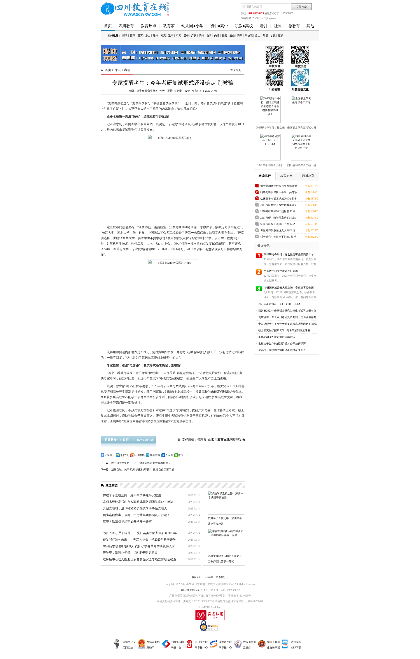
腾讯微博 (155, 455)
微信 (180, 455)
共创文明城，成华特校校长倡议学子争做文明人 (135, 508)
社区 (278, 26)
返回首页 (235, 70)
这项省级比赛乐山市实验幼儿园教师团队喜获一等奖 (138, 502)
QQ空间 (124, 455)
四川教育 (126, 26)
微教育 (294, 26)
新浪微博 (139, 455)
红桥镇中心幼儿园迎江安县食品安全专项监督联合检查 (139, 559)
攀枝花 (249, 35)
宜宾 (140, 35)
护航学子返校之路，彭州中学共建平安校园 (132, 495)
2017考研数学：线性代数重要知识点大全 (278, 205)
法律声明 (209, 577)
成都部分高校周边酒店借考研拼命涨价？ (282, 350)
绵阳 (125, 35)
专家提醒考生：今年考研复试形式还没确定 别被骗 (287, 323)
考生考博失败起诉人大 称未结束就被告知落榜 (277, 231)
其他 (310, 26)
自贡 (209, 35)
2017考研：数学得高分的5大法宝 (278, 218)
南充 (163, 35)
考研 (127, 70)
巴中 (186, 35)
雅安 (224, 35)
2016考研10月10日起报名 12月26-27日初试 (277, 212)
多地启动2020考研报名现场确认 (276, 336)
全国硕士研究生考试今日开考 (281, 271)
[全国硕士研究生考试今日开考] (301, 108)
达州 (155, 35)
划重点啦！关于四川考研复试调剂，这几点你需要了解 (142, 469)
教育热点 (148, 26)
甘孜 (273, 35)
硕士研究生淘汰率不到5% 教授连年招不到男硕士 (278, 237)
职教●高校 (244, 26)
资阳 (239, 35)
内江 (216, 35)
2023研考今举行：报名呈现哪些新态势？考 (289, 254)
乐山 (147, 35)
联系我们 (220, 577)
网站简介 (196, 577)
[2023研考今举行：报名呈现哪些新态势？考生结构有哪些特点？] (270, 108)
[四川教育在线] (135, 8)
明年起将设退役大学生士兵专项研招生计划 (278, 193)
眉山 (232, 35)
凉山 (257, 35)
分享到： (109, 455)
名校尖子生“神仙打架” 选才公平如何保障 (282, 343)
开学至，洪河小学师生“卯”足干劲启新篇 (130, 552)
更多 (280, 35)
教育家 (169, 26)
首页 (108, 26)
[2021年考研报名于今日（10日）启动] (270, 146)
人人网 (169, 455)
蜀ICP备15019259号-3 (192, 589)
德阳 (132, 35)
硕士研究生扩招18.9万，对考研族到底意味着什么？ (141, 463)
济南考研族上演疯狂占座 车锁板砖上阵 (277, 225)
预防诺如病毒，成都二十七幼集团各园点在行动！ (136, 515)
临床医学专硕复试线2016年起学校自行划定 (278, 199)
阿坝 (265, 35)
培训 (263, 26)
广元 (178, 35)
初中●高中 (219, 26)
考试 (118, 70)
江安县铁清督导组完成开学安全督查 (127, 521)
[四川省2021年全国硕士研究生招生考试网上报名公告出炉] (301, 146)
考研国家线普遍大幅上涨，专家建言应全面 (289, 287)
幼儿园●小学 (192, 26)
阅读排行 (265, 176)
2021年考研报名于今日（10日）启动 (279, 304)
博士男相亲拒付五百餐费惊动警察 (278, 186)
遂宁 (170, 35)
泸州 (201, 35)
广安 (193, 35)
